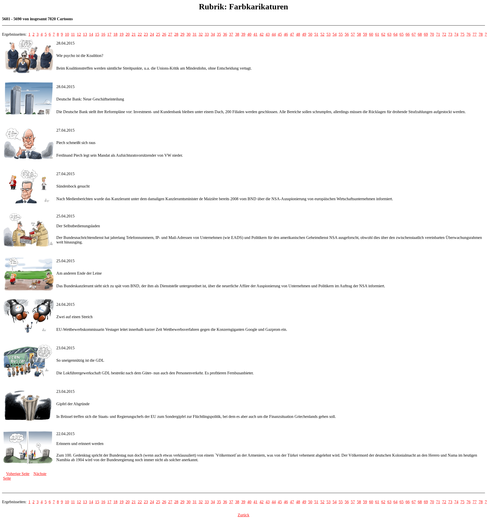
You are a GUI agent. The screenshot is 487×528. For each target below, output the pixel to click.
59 (365, 34)
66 (408, 34)
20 (128, 34)
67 (414, 34)
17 (109, 34)
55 (341, 34)
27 (170, 34)
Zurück (243, 515)
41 (255, 34)
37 (231, 34)
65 (401, 34)
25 (158, 34)
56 (347, 34)
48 (298, 34)
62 (383, 34)
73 (450, 34)
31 (195, 34)
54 (335, 34)
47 (292, 34)
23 (146, 34)
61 (377, 34)
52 (322, 34)
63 (389, 34)
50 (310, 34)
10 (67, 34)
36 (225, 34)
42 (261, 34)
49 (304, 34)
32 (201, 34)
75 (462, 34)
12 (79, 34)
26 (164, 34)
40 (249, 34)
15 (97, 34)
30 (188, 34)
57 (353, 34)
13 (85, 34)
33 (207, 34)
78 (481, 34)
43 (268, 34)
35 (219, 34)
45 (280, 34)
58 (359, 34)
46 (286, 34)
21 (134, 34)
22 (140, 34)
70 (432, 34)
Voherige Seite (17, 474)
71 (438, 34)
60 (371, 34)
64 (395, 34)
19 (121, 34)
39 (243, 34)
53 (328, 34)
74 (456, 34)
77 (475, 34)
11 (73, 34)
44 (274, 34)
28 (176, 34)
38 (237, 34)
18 (115, 34)
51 (316, 34)
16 (103, 34)
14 (91, 34)
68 (420, 34)
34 (213, 34)
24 (152, 34)
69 (426, 34)
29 (182, 34)
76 (468, 34)
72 (444, 34)
